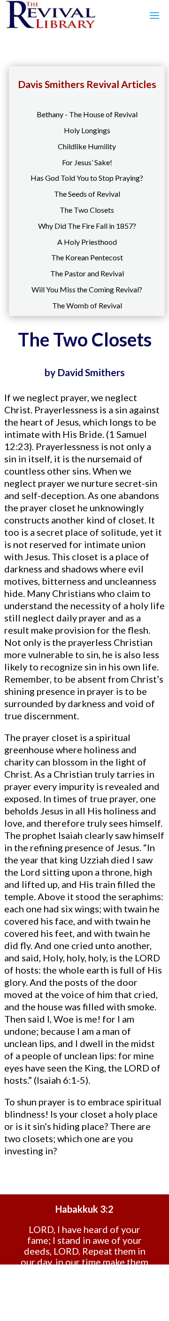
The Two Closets (87, 209)
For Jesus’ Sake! (87, 162)
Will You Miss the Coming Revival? (86, 289)
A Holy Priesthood (87, 241)
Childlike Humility (87, 146)
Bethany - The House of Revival (87, 114)
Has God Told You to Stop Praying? (87, 177)
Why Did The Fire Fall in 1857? (87, 225)
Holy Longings (87, 130)
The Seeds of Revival (87, 193)
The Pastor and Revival (87, 273)
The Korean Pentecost (87, 257)
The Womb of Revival (87, 305)
